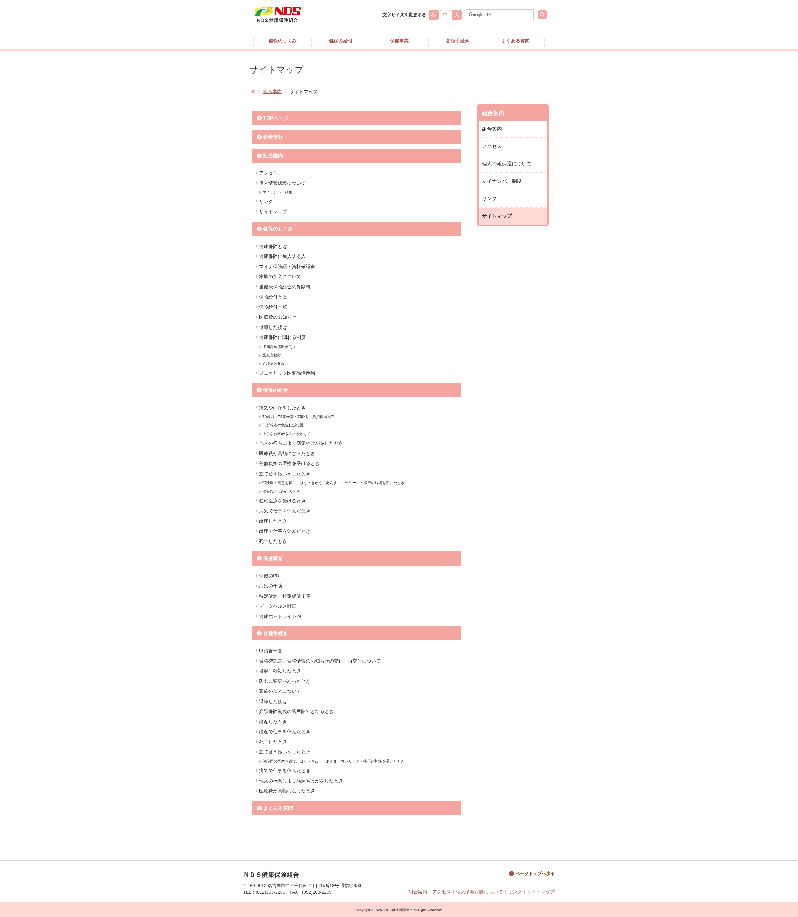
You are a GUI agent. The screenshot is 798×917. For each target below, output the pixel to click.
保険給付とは (273, 296)
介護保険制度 (273, 363)
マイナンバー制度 (277, 192)
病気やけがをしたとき (282, 407)
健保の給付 (341, 40)
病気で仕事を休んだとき (284, 510)
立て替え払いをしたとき (284, 473)
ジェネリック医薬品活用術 (287, 373)
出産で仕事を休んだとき (284, 531)
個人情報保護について (282, 183)
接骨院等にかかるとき (281, 491)
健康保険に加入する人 (282, 256)
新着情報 (273, 137)
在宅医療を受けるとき (282, 500)
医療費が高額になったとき (287, 453)
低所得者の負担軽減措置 (283, 425)
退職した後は (273, 327)
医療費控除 (271, 355)
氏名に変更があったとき (284, 681)
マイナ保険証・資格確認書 (287, 266)
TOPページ (275, 118)
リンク (266, 201)
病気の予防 (270, 585)
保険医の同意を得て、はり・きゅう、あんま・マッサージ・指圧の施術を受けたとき (333, 483)
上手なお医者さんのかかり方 (286, 434)
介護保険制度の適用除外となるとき (296, 711)
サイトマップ (273, 211)
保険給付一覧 (273, 307)
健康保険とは (273, 246)
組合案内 (272, 91)
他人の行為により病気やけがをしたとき (301, 443)
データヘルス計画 (277, 606)
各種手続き (457, 40)
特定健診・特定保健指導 (284, 596)
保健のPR (269, 575)
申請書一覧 (270, 650)
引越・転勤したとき (280, 670)
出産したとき (273, 521)
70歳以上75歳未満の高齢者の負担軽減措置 (298, 417)
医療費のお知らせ (277, 317)
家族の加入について (280, 276)
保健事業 (399, 40)
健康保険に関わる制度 (282, 337)
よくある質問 (516, 40)
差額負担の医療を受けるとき (289, 463)
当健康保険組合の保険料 (284, 286)
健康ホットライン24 (280, 616)
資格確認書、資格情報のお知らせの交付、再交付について (320, 660)
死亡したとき (273, 541)
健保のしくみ (283, 40)
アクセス (268, 172)
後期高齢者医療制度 (279, 346)
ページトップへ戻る (535, 873)
